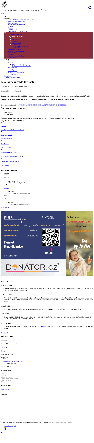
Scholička (14, 41)
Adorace (10, 26)
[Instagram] (5, 429)
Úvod (2, 86)
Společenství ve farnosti (15, 49)
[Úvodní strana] (5, 16)
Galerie (3, 382)
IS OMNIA (52, 422)
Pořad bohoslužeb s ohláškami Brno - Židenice (21, 20)
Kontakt (10, 61)
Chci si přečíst (5, 347)
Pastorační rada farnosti (15, 34)
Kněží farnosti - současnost (16, 72)
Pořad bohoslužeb (6, 380)
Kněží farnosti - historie (15, 74)
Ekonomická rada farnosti (15, 36)
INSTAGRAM (5, 389)
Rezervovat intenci (6, 377)
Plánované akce (12, 29)
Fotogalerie (7, 76)
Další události (5, 207)
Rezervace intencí (13, 23)
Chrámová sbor (16, 44)
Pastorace (11, 69)
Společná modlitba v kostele (16, 51)
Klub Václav (12, 57)
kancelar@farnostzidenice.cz (13, 361)
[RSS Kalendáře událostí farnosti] (5, 427)
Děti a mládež (12, 52)
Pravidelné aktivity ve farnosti (16, 21)
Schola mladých (16, 43)
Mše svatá (6, 177)
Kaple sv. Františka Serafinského (21, 66)
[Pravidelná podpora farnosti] (47, 275)
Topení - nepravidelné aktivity (16, 24)
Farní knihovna (12, 71)
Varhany (14, 39)
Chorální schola (16, 48)
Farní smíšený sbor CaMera (20, 46)
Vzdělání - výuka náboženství (16, 56)
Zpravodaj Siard (12, 67)
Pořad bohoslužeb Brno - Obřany (17, 31)
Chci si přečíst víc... (6, 333)
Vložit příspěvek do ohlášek (12, 77)
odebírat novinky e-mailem (64, 422)
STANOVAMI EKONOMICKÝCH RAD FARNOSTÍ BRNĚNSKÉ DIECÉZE (43, 105)
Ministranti (11, 54)
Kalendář (10, 28)
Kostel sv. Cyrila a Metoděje (20, 64)
